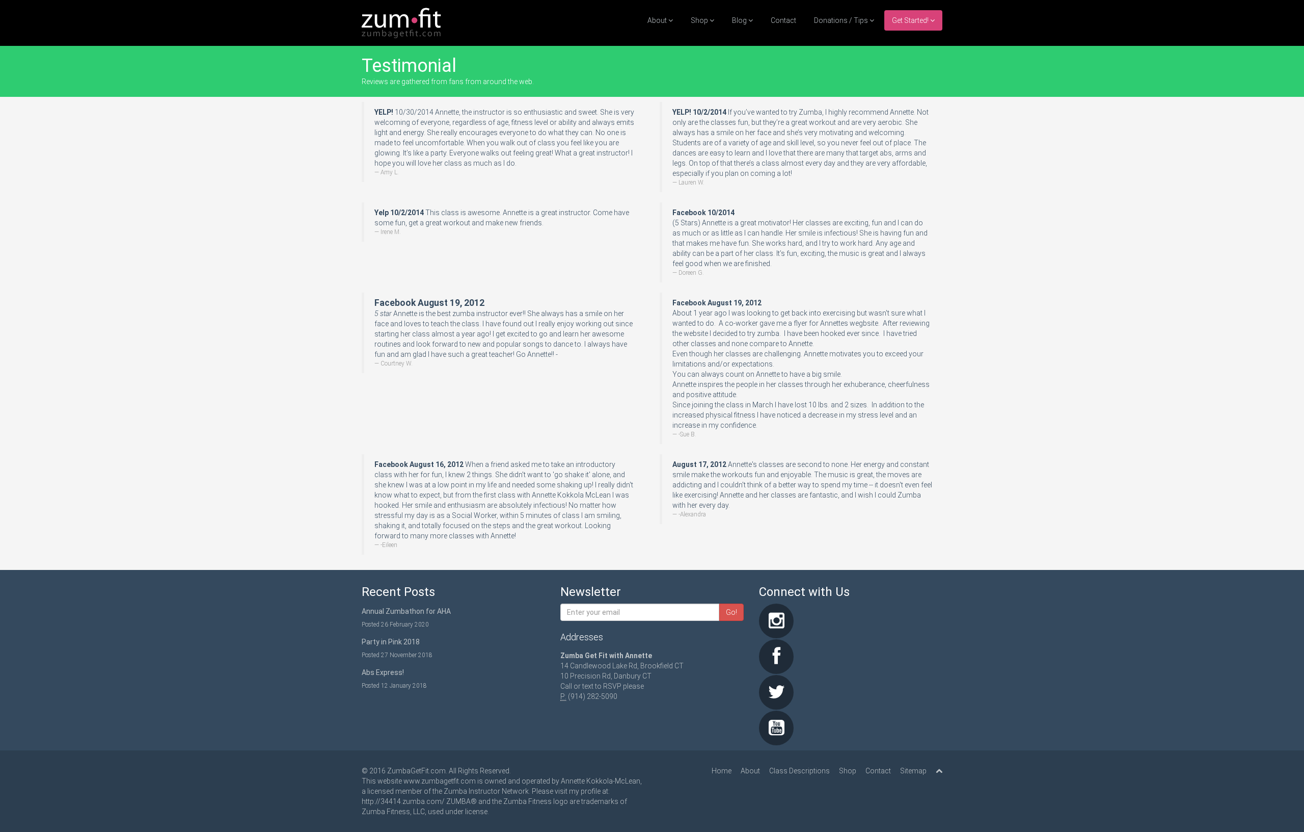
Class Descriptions (799, 771)
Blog (740, 20)
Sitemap (913, 771)
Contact (783, 20)
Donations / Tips (842, 20)
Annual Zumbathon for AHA (406, 611)
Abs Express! (383, 672)
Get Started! (911, 20)
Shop (700, 20)
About (657, 20)
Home (721, 771)
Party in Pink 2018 (391, 642)
